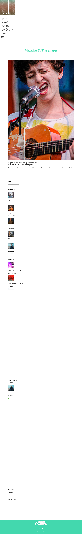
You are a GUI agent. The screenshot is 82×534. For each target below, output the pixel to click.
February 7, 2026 (11, 215)
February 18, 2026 (11, 203)
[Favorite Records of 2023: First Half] (11, 281)
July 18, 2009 (10, 162)
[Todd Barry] (11, 223)
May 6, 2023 (10, 492)
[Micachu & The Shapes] (41, 110)
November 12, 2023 (12, 241)
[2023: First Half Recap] (11, 289)
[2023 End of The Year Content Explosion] (11, 268)
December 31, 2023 (12, 273)
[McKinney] (11, 210)
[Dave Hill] (11, 236)
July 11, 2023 (10, 286)
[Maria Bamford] (11, 398)
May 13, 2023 (10, 253)
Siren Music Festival (36, 162)
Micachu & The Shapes (27, 162)
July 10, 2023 (10, 382)
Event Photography (18, 162)
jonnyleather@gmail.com (12, 499)
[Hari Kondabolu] (11, 248)
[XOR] (11, 198)
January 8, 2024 (11, 228)
